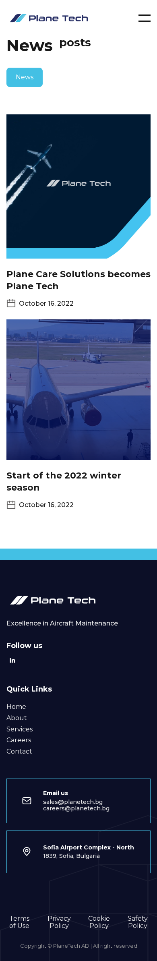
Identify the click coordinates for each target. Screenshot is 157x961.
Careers (18, 740)
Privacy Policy (59, 922)
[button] (144, 18)
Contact (19, 751)
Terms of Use (19, 922)
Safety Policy (138, 922)
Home (16, 706)
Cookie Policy (99, 922)
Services (19, 729)
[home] (50, 17)
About (16, 718)
